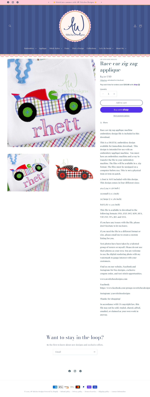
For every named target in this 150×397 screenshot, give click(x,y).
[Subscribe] (94, 352)
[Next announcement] (101, 2)
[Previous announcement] (48, 2)
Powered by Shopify (51, 391)
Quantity (103, 89)
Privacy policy (77, 391)
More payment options (121, 116)
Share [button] (105, 122)
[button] (10, 26)
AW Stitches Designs (37, 391)
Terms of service (90, 391)
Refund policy (65, 391)
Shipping (103, 80)
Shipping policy (104, 391)
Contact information (119, 391)
